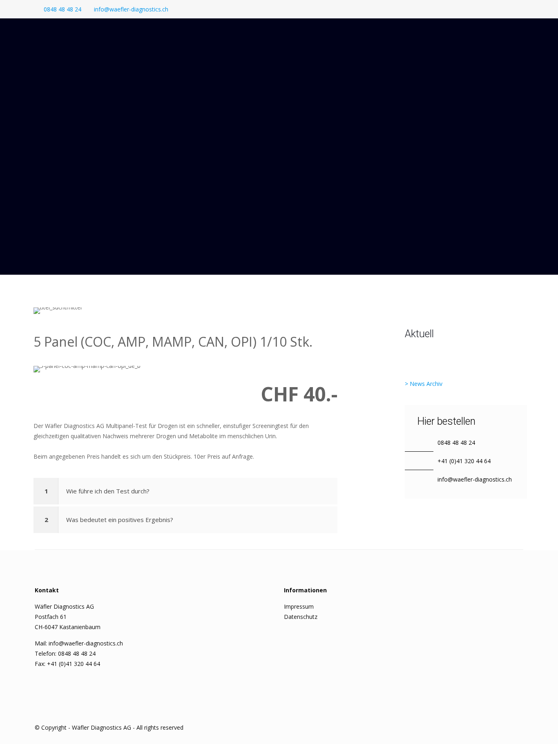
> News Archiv (423, 384)
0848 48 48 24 (62, 9)
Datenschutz (300, 617)
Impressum (299, 606)
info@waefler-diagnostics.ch (131, 9)
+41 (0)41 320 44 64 (464, 461)
